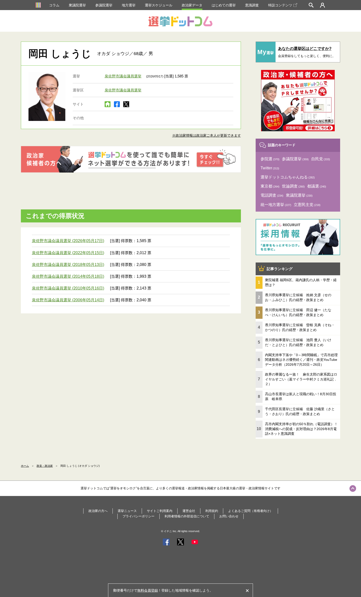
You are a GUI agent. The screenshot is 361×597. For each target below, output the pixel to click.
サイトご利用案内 (159, 511)
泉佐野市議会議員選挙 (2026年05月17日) (68, 241)
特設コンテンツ (280, 5)
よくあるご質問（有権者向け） (250, 511)
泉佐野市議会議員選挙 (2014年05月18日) (68, 276)
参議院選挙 (103, 5)
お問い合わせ (228, 516)
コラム (54, 5)
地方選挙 (129, 5)
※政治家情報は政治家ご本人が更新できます (206, 135)
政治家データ (192, 5)
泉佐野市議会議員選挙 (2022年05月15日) (68, 253)
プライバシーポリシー (138, 516)
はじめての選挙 (224, 5)
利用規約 (211, 511)
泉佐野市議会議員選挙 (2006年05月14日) (68, 300)
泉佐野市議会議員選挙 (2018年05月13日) (68, 264)
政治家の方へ (98, 511)
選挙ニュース (127, 511)
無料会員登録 (147, 590)
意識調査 (252, 5)
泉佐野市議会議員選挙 (123, 76)
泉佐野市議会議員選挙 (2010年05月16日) (68, 288)
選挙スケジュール (158, 5)
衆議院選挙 (77, 5)
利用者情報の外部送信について (187, 516)
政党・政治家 (45, 465)
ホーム (25, 465)
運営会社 (188, 511)
